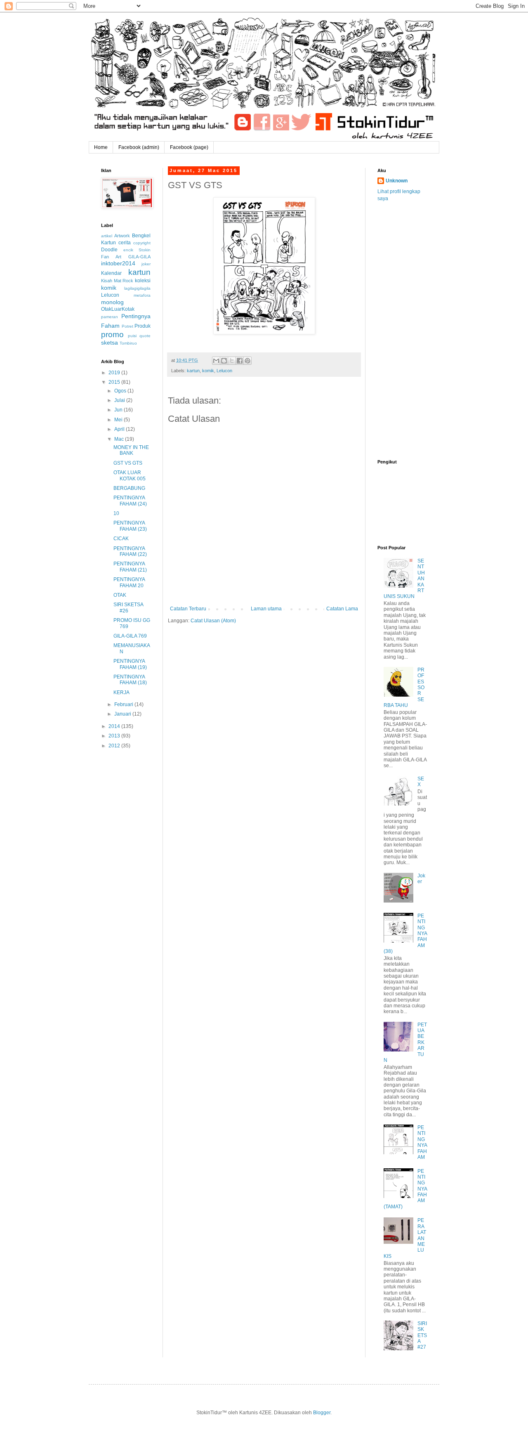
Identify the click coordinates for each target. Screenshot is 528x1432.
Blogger (321, 1412)
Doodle (109, 250)
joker (146, 264)
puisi (132, 335)
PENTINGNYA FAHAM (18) (130, 679)
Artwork (122, 235)
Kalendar (111, 273)
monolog (112, 302)
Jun (119, 410)
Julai (120, 400)
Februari (124, 704)
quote (145, 335)
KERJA (121, 692)
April (120, 429)
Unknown (397, 181)
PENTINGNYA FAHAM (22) (130, 551)
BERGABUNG (129, 488)
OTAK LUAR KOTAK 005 (129, 475)
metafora (142, 295)
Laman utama (266, 609)
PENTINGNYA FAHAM (422, 1142)
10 (116, 513)
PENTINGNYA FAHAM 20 (129, 582)
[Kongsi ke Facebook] (240, 361)
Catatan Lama (342, 609)
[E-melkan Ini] (216, 361)
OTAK (119, 595)
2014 (114, 726)
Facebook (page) (189, 147)
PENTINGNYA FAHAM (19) (130, 664)
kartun (193, 370)
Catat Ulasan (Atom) (213, 621)
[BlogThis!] (224, 361)
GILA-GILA (139, 256)
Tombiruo (128, 343)
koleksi (143, 281)
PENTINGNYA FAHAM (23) (130, 526)
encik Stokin (137, 250)
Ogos (120, 391)
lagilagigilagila (137, 288)
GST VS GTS (127, 463)
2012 (114, 746)
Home (101, 147)
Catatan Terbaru (188, 609)
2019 (114, 373)
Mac (119, 439)
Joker (421, 878)
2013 (114, 736)
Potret (127, 326)
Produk (142, 326)
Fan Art (111, 256)
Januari (123, 714)
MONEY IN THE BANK (131, 450)
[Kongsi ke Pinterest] (247, 361)
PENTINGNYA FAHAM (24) (130, 500)
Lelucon (224, 370)
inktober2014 (118, 263)
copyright (142, 243)
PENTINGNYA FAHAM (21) (130, 566)
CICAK (121, 538)
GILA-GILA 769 (130, 636)
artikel (106, 236)
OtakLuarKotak (117, 309)
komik (208, 370)
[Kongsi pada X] (232, 361)
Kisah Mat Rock (117, 280)
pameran (109, 316)
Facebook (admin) (138, 147)
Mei (119, 420)
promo (112, 334)
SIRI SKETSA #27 (422, 1335)
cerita (124, 243)
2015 (114, 382)
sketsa (109, 342)
